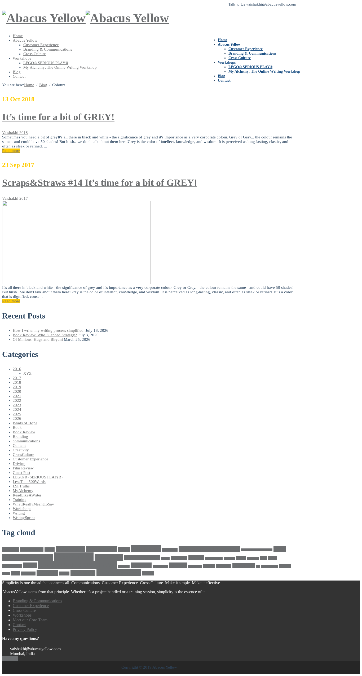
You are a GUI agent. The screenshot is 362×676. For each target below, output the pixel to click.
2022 (17, 400)
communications (26, 441)
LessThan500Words (29, 481)
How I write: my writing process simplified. (49, 330)
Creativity (21, 450)
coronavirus (146, 548)
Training (20, 500)
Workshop (28, 573)
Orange (209, 566)
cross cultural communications (209, 549)
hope (263, 558)
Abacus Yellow (229, 44)
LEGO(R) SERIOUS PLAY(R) (38, 477)
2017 (23, 198)
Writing (19, 513)
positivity (223, 566)
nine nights (195, 566)
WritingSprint (24, 518)
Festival (196, 557)
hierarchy (253, 558)
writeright (47, 573)
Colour (124, 549)
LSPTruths (21, 486)
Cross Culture (239, 58)
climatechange (101, 549)
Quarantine (243, 565)
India (272, 558)
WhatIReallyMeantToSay (33, 504)
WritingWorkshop (118, 572)
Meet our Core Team (30, 620)
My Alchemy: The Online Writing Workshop (264, 71)
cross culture (74, 556)
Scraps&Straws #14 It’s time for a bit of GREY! (99, 182)
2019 (17, 387)
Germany (229, 558)
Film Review (23, 468)
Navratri (178, 565)
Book (17, 427)
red (258, 566)
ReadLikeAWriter (27, 495)
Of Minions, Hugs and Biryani (38, 339)
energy (165, 558)
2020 (17, 391)
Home (222, 40)
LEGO (30, 565)
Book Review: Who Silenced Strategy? (45, 335)
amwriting (10, 549)
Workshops (227, 62)
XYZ (27, 373)
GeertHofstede (214, 558)
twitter (6, 573)
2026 (17, 418)
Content (19, 445)
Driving (19, 463)
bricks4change (70, 549)
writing (64, 573)
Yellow (148, 573)
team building (269, 566)
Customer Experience (245, 49)
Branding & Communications (252, 53)
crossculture (109, 557)
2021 (17, 396)
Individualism (12, 566)
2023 (17, 405)
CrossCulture (23, 454)
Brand (50, 549)
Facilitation (179, 558)
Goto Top (10, 658)
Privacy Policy (25, 629)
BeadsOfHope (31, 549)
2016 (17, 369)
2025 (17, 414)
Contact (224, 80)
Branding (20, 436)
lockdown (141, 565)
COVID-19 (170, 550)
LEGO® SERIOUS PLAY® (250, 67)
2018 (23, 132)
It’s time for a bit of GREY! (58, 117)
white (15, 573)
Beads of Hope (25, 423)
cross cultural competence (256, 549)
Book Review (24, 432)
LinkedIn (124, 566)
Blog (221, 76)
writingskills (82, 573)
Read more (11, 151)
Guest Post (21, 472)
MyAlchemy (23, 491)
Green (241, 558)
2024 (17, 409)
